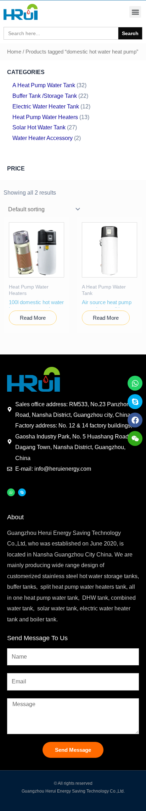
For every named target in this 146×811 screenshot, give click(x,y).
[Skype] (22, 492)
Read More (33, 318)
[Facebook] (135, 420)
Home (14, 52)
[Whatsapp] (11, 492)
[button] (135, 12)
